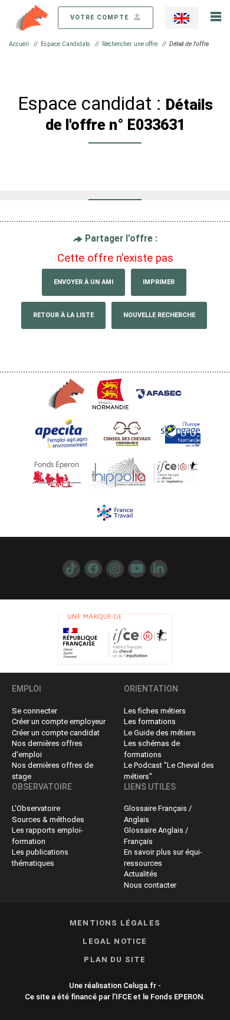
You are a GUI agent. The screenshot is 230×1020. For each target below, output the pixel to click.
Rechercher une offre (129, 44)
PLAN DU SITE (115, 959)
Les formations (150, 721)
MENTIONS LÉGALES (115, 922)
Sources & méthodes (48, 819)
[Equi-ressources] (32, 16)
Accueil (19, 44)
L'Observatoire (36, 808)
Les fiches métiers (155, 710)
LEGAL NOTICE (115, 941)
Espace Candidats (65, 44)
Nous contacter (150, 885)
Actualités (140, 873)
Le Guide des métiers (160, 732)
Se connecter (34, 710)
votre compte (100, 17)
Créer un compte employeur (59, 721)
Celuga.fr (139, 985)
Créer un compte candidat (56, 732)
